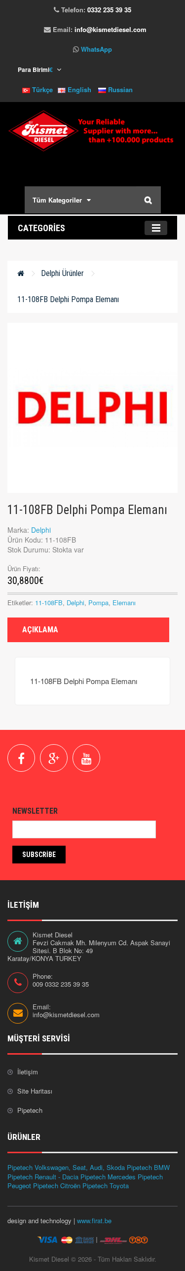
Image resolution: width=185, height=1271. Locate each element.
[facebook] (21, 758)
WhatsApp (96, 49)
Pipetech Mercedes (108, 1176)
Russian (119, 89)
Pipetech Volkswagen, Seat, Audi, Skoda (66, 1167)
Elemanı (124, 602)
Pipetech (29, 1110)
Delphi (41, 530)
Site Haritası (34, 1091)
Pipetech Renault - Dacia (42, 1176)
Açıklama (40, 629)
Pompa (98, 602)
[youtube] (86, 758)
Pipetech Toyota (105, 1185)
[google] (54, 758)
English (78, 89)
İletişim (27, 1071)
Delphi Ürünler (62, 273)
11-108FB (49, 602)
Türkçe (41, 89)
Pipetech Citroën (56, 1185)
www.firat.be (94, 1220)
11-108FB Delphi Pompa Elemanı (68, 299)
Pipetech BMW (148, 1167)
